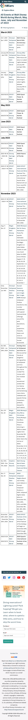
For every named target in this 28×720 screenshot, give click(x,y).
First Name (6, 626)
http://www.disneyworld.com (14, 710)
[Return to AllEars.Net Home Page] (12, 7)
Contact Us (14, 653)
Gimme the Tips (8, 641)
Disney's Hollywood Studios (12, 40)
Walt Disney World (11, 47)
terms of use (20, 668)
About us (12, 661)
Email (5, 632)
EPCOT (11, 94)
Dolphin (12, 461)
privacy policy (8, 668)
